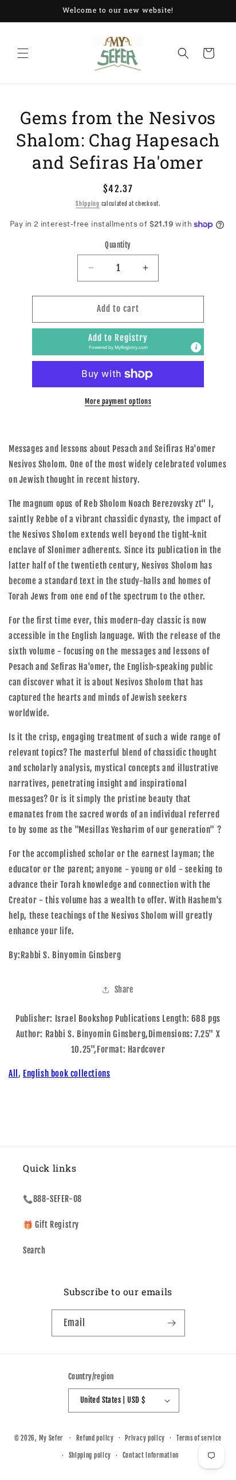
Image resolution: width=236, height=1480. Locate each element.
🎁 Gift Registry (51, 1224)
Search (34, 1250)
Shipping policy (90, 1455)
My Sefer (51, 1438)
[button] (23, 53)
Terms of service (199, 1438)
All (13, 1073)
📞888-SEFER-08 (52, 1199)
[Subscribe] (171, 1323)
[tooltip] (196, 347)
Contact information (151, 1455)
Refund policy (95, 1438)
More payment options (118, 401)
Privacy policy (145, 1438)
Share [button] (124, 989)
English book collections (66, 1073)
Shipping (88, 203)
